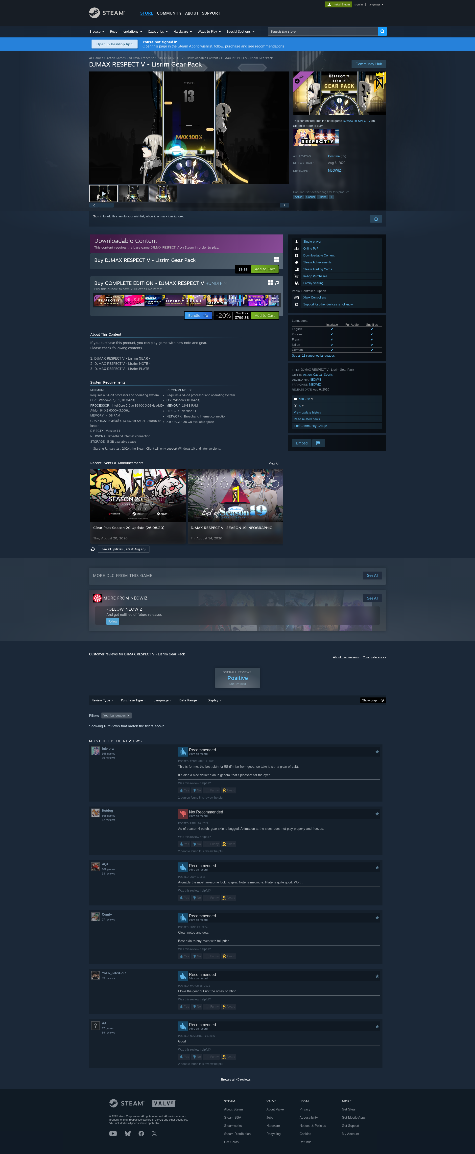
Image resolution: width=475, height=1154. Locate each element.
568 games (108, 815)
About (192, 13)
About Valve (275, 1109)
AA (104, 1023)
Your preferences (374, 657)
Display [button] (213, 700)
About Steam (233, 1109)
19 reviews (108, 757)
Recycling (273, 1134)
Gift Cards (231, 1142)
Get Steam (349, 1109)
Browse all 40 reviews (236, 1079)
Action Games (116, 58)
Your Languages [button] (114, 715)
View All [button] (274, 463)
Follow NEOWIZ (124, 609)
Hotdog (107, 810)
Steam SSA (232, 1117)
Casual (310, 196)
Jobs (269, 1117)
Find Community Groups (311, 426)
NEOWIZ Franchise (141, 58)
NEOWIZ (334, 170)
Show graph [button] (370, 700)
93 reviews (108, 978)
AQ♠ (105, 864)
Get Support (350, 1126)
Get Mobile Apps (354, 1117)
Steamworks (233, 1126)
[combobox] (323, 31)
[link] (232, 316)
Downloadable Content (202, 58)
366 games (108, 753)
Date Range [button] (188, 700)
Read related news (307, 419)
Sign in (97, 216)
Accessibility (309, 1117)
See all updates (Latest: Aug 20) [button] (123, 549)
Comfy (107, 914)
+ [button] (331, 196)
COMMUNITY (169, 13)
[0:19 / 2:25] (189, 127)
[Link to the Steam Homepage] (107, 17)
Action (298, 196)
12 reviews (108, 819)
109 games (108, 869)
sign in (359, 4)
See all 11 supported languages (313, 355)
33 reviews (108, 873)
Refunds (305, 1142)
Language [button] (161, 700)
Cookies (305, 1134)
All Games (96, 58)
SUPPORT (211, 13)
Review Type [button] (101, 700)
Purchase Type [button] (132, 700)
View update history (308, 412)
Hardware (273, 1126)
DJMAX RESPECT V (171, 58)
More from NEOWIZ (126, 598)
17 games (108, 1028)
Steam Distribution (237, 1134)
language (374, 4)
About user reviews (346, 657)
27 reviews (108, 919)
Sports (323, 196)
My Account (350, 1134)
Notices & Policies (313, 1126)
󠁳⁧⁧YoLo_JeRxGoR (114, 973)
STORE (146, 13)
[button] (97, 31)
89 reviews (108, 1032)
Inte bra (108, 748)
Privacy (305, 1109)
